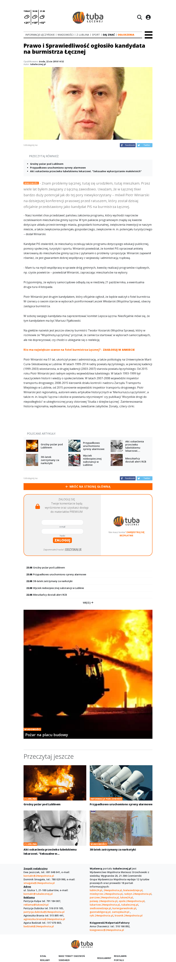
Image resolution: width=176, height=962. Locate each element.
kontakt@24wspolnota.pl (39, 875)
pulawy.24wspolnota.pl (103, 901)
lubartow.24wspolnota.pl (105, 904)
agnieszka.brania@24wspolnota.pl (44, 919)
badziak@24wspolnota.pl (39, 926)
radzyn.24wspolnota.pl (137, 893)
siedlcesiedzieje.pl (100, 908)
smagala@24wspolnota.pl (39, 883)
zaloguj (62, 540)
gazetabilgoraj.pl (100, 911)
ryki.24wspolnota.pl (101, 915)
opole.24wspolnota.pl (132, 901)
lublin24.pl (96, 890)
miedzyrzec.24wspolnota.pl (106, 893)
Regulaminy (104, 958)
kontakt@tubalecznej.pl (38, 893)
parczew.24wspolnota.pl (104, 897)
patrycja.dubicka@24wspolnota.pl (44, 911)
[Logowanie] (148, 17)
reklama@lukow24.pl (36, 904)
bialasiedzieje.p (132, 890)
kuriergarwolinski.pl (124, 908)
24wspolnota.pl (112, 890)
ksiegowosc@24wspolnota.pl (107, 930)
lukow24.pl (126, 897)
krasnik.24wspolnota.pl (128, 915)
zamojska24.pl (121, 911)
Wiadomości (31, 183)
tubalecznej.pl (129, 904)
